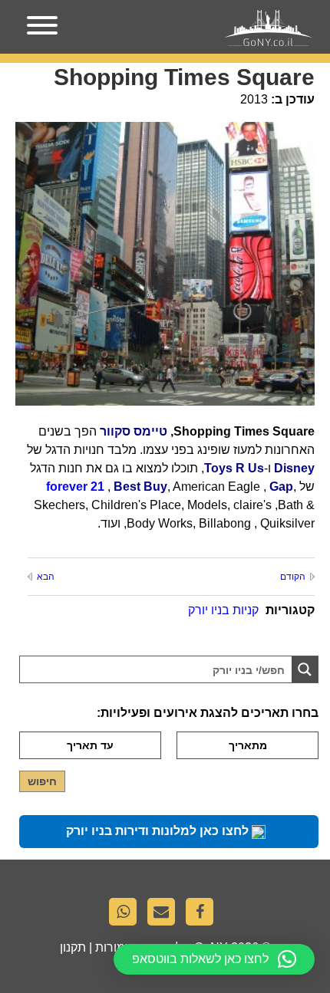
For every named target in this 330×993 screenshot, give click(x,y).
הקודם (292, 576)
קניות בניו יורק (223, 610)
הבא (45, 576)
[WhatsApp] (126, 915)
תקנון (73, 947)
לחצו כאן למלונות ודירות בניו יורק (159, 830)
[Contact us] (165, 915)
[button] (214, 959)
